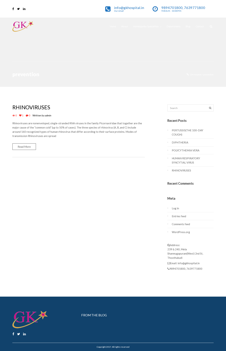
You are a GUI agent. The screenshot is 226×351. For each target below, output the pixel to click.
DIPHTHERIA (180, 142)
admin (48, 115)
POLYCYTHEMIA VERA (185, 150)
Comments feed (181, 224)
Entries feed (179, 216)
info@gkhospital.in (189, 263)
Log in (175, 208)
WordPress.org (181, 232)
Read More (24, 146)
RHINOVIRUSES (31, 107)
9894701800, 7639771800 (186, 268)
